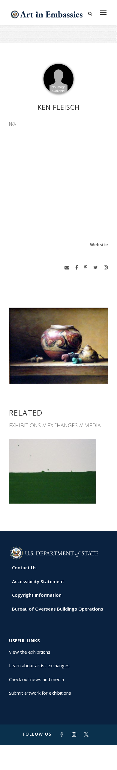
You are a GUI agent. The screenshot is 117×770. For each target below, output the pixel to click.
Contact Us (24, 567)
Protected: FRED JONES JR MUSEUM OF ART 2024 (58, 488)
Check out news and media (36, 679)
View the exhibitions (29, 652)
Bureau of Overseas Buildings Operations (57, 609)
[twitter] (95, 267)
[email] (66, 267)
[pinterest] (85, 267)
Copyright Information (37, 595)
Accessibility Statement (38, 581)
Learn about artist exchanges (39, 665)
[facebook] (76, 267)
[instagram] (106, 267)
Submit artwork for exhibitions (40, 693)
